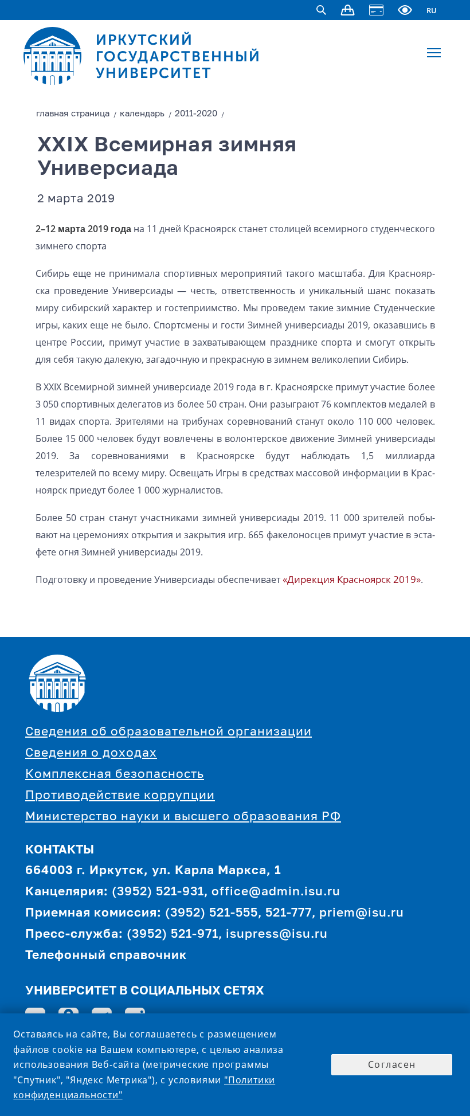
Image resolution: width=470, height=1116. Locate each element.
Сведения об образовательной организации (168, 732)
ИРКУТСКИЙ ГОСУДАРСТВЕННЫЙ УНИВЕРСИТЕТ (178, 56)
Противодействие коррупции (120, 796)
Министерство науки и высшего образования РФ (183, 817)
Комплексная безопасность (114, 775)
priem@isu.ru (361, 913)
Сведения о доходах (91, 753)
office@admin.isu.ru (275, 892)
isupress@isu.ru (277, 935)
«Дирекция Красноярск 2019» (352, 579)
